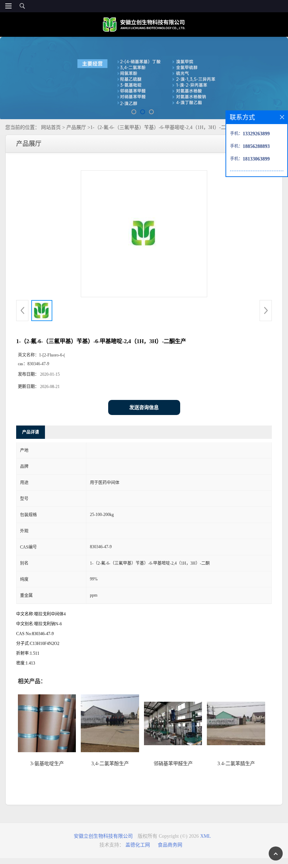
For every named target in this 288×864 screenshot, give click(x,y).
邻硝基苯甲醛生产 (173, 763)
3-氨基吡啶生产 (47, 763)
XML (205, 836)
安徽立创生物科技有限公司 (103, 836)
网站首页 (51, 127)
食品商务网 (170, 845)
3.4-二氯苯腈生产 (236, 763)
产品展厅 (76, 127)
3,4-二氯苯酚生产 (110, 763)
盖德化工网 (137, 845)
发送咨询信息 (144, 407)
